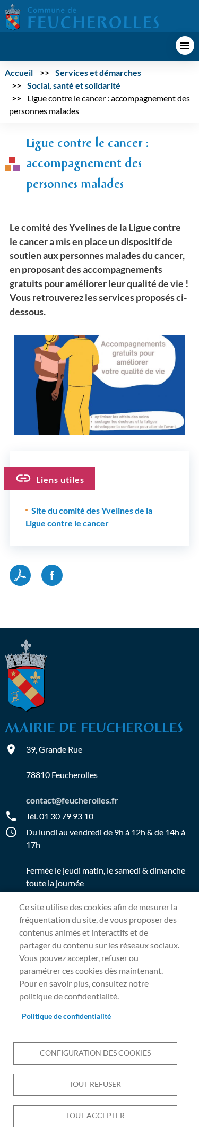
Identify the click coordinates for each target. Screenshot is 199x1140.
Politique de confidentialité (66, 1016)
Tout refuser (95, 1084)
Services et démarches (98, 72)
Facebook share (52, 575)
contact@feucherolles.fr (72, 800)
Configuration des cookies (95, 1053)
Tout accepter (95, 1115)
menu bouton (185, 45)
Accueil (19, 72)
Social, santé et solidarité (73, 85)
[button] (99, 383)
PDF (20, 575)
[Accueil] (82, 16)
